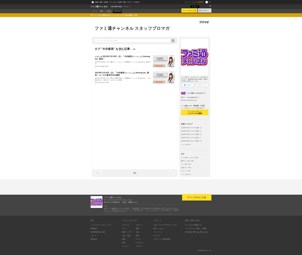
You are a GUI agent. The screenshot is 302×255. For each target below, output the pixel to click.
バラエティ (140, 243)
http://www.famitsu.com (189, 100)
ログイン (187, 2)
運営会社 (94, 239)
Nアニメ (130, 2)
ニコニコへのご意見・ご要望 (195, 228)
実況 (124, 2)
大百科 (120, 2)
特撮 (123, 239)
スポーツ (139, 225)
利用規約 (94, 228)
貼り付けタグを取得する (112, 202)
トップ (94, 11)
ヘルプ (93, 235)
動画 (96, 2)
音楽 (123, 243)
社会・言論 (126, 235)
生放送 (106, 2)
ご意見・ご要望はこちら (129, 202)
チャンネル (112, 2)
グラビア (139, 246)
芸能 (137, 228)
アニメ (124, 228)
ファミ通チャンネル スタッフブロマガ (132, 28)
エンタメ (125, 246)
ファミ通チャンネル (99, 7)
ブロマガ (117, 11)
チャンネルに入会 (189, 10)
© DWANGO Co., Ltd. (204, 250)
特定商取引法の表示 (98, 232)
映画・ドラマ (127, 232)
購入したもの (158, 228)
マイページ (157, 232)
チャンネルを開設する (193, 225)
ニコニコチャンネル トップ (101, 225)
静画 (101, 2)
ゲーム (126, 6)
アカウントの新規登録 (161, 239)
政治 (137, 235)
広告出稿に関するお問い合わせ (196, 232)
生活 (137, 232)
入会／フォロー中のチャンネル (165, 225)
